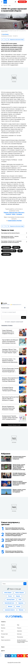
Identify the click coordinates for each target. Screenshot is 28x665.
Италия (18, 606)
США (20, 599)
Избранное (5, 454)
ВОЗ (20, 250)
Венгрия (10, 606)
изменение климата (10, 610)
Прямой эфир (22, 1)
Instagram (19, 214)
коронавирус (6, 247)
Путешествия (4, 634)
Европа (3, 625)
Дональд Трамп (11, 599)
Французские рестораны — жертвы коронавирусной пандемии (10, 237)
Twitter (13, 214)
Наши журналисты (5, 640)
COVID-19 (16, 247)
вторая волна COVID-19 (9, 250)
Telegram (6, 212)
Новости (5, 5)
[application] (14, 21)
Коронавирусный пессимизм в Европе (10, 233)
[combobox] (14, 583)
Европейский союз (9, 603)
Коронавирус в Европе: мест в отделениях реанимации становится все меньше (11, 241)
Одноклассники (13, 212)
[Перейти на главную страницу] (5, 1)
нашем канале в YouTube (15, 220)
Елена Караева (5, 34)
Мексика (21, 610)
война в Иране (7, 592)
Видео (2, 637)
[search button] (24, 583)
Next (2, 631)
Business (3, 628)
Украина (18, 596)
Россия (10, 596)
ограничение (6, 254)
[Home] (1, 5)
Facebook (8, 214)
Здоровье (20, 603)
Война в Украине (20, 592)
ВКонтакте (21, 212)
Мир (10, 5)
